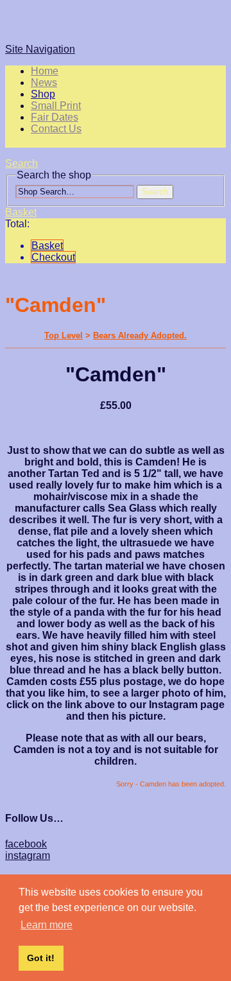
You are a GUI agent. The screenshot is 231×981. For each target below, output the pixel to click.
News (44, 82)
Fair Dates (54, 117)
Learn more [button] (47, 924)
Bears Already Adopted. (140, 335)
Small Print (56, 105)
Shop (43, 94)
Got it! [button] (41, 958)
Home (44, 70)
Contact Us (56, 128)
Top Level (63, 335)
